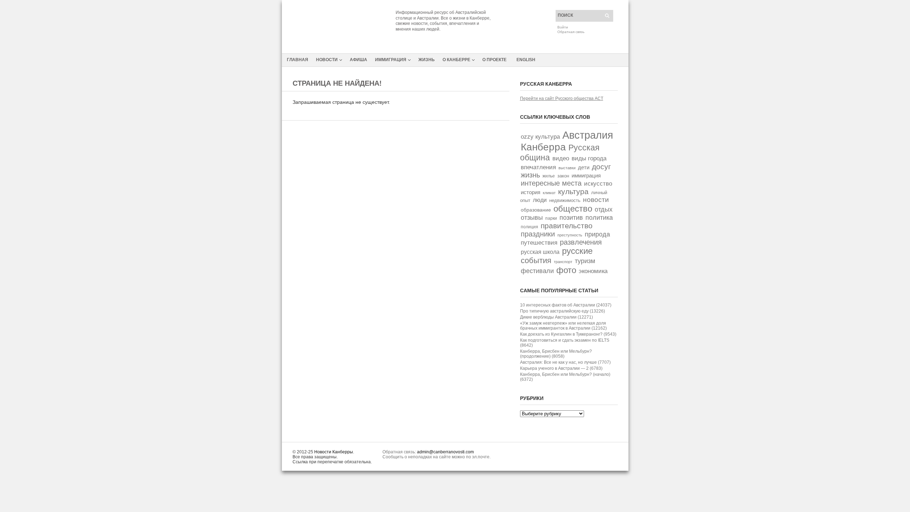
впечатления (538, 167)
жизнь (530, 175)
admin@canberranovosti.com (445, 451)
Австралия (587, 135)
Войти (562, 27)
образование (536, 210)
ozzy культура (540, 136)
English (525, 59)
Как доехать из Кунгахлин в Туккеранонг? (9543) (568, 334)
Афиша (358, 59)
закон (563, 175)
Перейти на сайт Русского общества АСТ (561, 98)
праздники (538, 234)
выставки (567, 168)
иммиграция (586, 175)
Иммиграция (390, 59)
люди (540, 200)
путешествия (539, 242)
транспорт (563, 262)
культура (573, 191)
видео (560, 158)
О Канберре (456, 59)
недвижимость (564, 200)
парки (551, 218)
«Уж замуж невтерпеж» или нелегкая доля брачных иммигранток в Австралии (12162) (563, 326)
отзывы (532, 217)
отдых (603, 209)
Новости (327, 59)
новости (596, 199)
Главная (297, 59)
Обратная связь (570, 32)
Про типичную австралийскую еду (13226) (562, 311)
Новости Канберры (333, 451)
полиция (529, 226)
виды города (589, 158)
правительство (567, 226)
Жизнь (426, 59)
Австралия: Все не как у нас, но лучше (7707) (565, 362)
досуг (601, 166)
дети (583, 167)
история (530, 192)
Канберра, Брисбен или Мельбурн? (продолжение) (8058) (556, 354)
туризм (585, 261)
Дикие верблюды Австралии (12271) (556, 317)
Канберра (543, 147)
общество (572, 208)
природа (597, 234)
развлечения (581, 242)
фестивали (537, 270)
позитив (571, 217)
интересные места (551, 183)
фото (566, 270)
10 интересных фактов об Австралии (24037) (565, 305)
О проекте (494, 59)
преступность (569, 235)
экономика (593, 271)
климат (549, 193)
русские (577, 251)
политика (599, 217)
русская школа (540, 252)
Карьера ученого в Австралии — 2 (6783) (561, 368)
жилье (548, 176)
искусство (598, 183)
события (536, 260)
